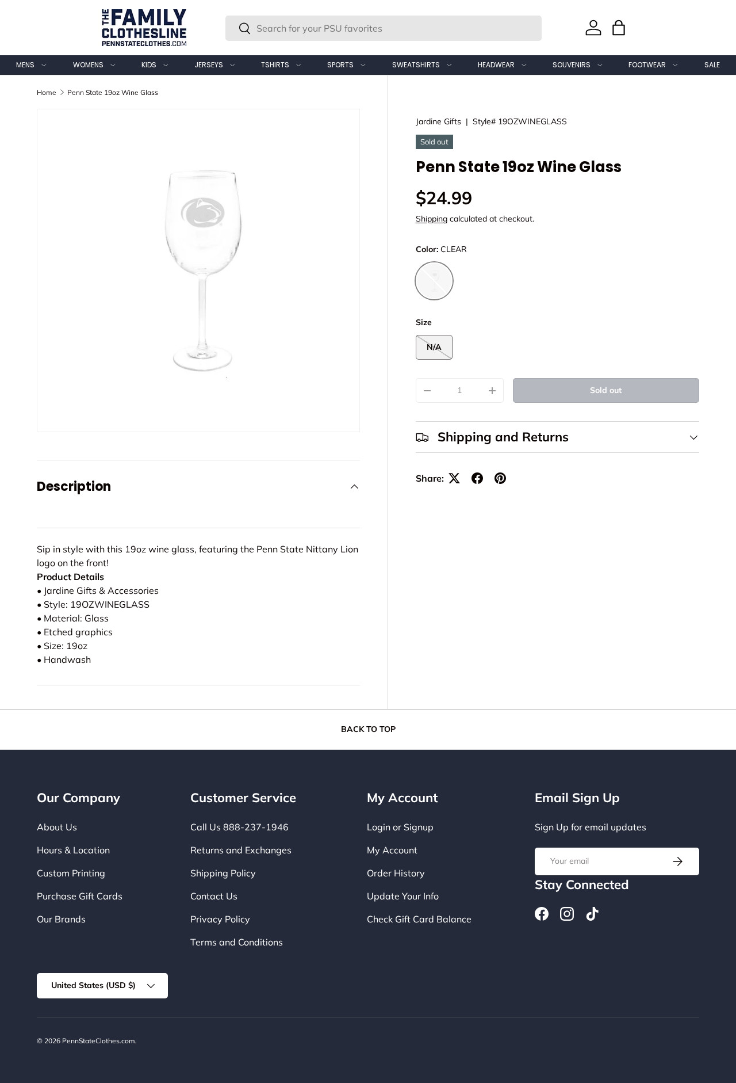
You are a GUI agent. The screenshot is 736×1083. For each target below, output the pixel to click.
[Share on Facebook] (477, 478)
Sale (712, 65)
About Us (57, 827)
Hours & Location (73, 850)
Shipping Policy (223, 873)
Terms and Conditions (236, 942)
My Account (392, 850)
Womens (88, 65)
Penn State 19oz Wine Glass (112, 92)
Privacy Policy (220, 919)
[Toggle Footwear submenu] (675, 65)
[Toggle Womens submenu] (113, 65)
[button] (618, 27)
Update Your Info (403, 896)
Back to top (368, 729)
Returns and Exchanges (241, 850)
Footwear (647, 65)
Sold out (606, 390)
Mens (25, 65)
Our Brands (61, 919)
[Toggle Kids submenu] (165, 65)
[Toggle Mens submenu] (44, 65)
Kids (148, 65)
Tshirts (275, 65)
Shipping (431, 219)
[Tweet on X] (454, 478)
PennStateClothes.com (98, 1040)
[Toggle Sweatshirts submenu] (449, 65)
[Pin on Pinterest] (500, 478)
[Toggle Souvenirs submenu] (600, 65)
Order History (396, 873)
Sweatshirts (416, 65)
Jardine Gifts (438, 121)
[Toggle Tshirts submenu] (298, 65)
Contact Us (213, 896)
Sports (340, 65)
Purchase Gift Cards (79, 896)
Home (46, 92)
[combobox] (383, 28)
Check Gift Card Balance (419, 919)
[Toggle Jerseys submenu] (232, 65)
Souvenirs (572, 65)
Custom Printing (71, 873)
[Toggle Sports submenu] (363, 65)
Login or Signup (400, 827)
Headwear (496, 65)
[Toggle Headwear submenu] (524, 65)
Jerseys (208, 65)
